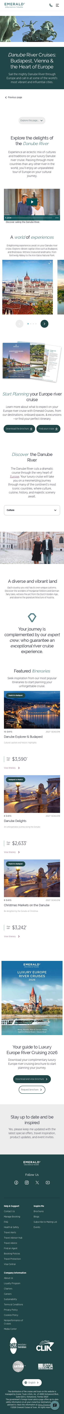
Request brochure (29, 1090)
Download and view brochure (29, 1079)
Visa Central (10, 1264)
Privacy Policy (11, 1310)
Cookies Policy (11, 1315)
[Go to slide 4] (36, 323)
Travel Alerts (10, 1232)
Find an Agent (10, 1248)
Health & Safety (11, 1227)
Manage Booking (12, 1217)
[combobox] (32, 510)
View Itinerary (10, 768)
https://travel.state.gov (47, 1405)
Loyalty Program (12, 1283)
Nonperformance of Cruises (13, 1322)
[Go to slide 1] (28, 323)
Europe (14, 476)
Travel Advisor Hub (13, 1238)
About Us (8, 1278)
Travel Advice (10, 1243)
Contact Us (9, 1211)
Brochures (39, 1211)
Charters (8, 1289)
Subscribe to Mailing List (45, 1222)
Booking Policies (12, 1254)
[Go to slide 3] (33, 323)
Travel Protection (12, 1259)
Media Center (10, 1329)
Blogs (36, 1217)
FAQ (6, 1222)
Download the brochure (17, 429)
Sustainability (10, 1299)
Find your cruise (46, 429)
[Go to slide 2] (30, 323)
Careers (7, 1294)
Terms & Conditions (13, 1304)
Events (37, 1227)
